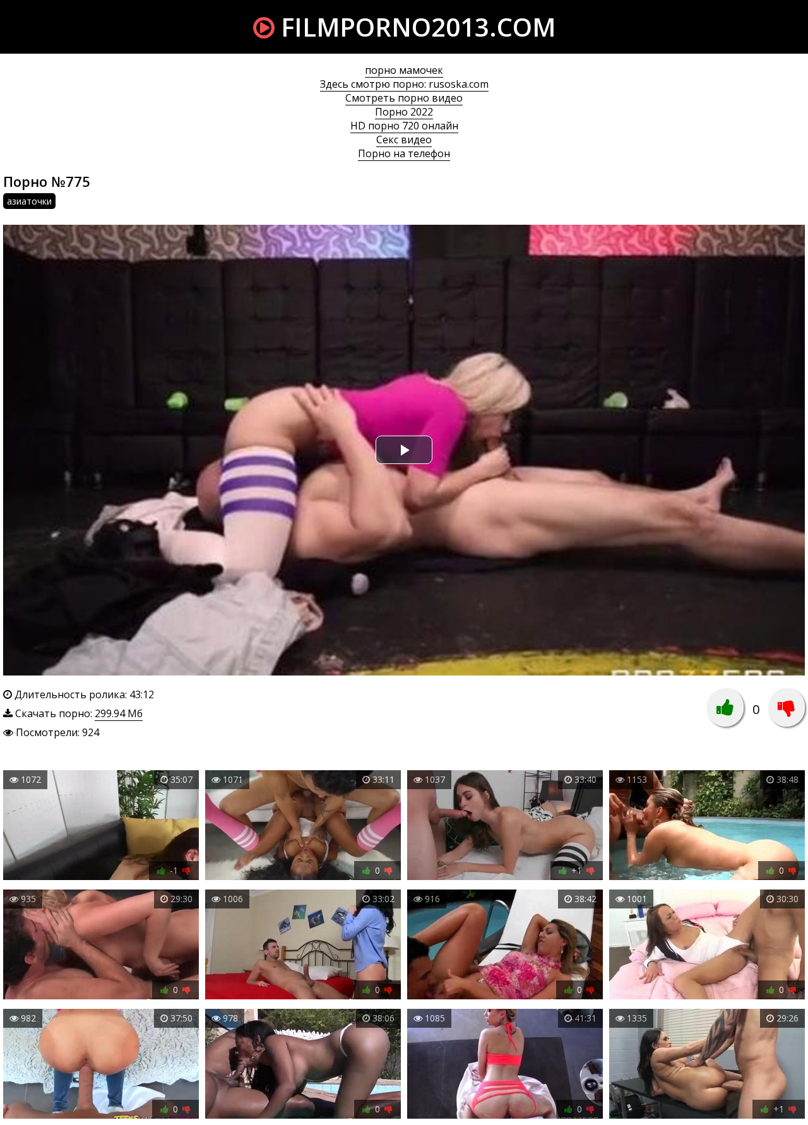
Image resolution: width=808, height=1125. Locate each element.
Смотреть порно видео (404, 98)
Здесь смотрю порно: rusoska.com (404, 84)
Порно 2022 (404, 112)
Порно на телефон (404, 153)
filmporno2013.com (415, 26)
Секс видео (404, 139)
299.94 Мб (119, 713)
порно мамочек (404, 70)
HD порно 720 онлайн (404, 126)
